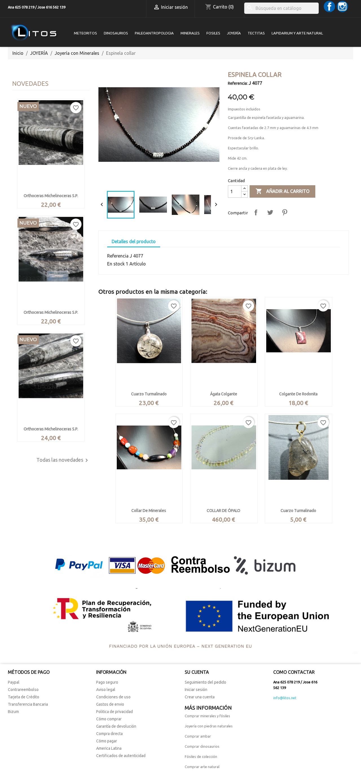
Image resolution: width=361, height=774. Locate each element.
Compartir (255, 212)
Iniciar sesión (196, 689)
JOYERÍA (234, 33)
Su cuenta (197, 672)
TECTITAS (256, 33)
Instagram (342, 6)
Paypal (13, 682)
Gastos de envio (110, 704)
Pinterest (284, 212)
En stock (116, 263)
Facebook (329, 6)
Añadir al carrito (282, 191)
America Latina (109, 748)
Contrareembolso (23, 689)
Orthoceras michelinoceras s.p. (51, 195)
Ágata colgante (223, 394)
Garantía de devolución (116, 726)
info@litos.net (284, 698)
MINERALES (190, 33)
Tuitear (270, 212)
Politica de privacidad (114, 711)
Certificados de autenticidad (121, 755)
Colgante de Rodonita (298, 394)
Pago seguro (107, 682)
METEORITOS (85, 33)
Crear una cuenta (200, 697)
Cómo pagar (106, 741)
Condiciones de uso (113, 697)
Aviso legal (105, 689)
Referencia (118, 255)
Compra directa (109, 733)
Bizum (13, 711)
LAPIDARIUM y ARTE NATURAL (297, 33)
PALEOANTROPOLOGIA (154, 33)
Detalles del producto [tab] (134, 241)
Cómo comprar (109, 719)
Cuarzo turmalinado (149, 394)
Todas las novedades (63, 460)
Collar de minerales (148, 510)
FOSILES (213, 33)
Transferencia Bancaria (28, 704)
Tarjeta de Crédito (23, 697)
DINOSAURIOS (116, 33)
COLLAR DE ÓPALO (223, 510)
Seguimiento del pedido (205, 682)
